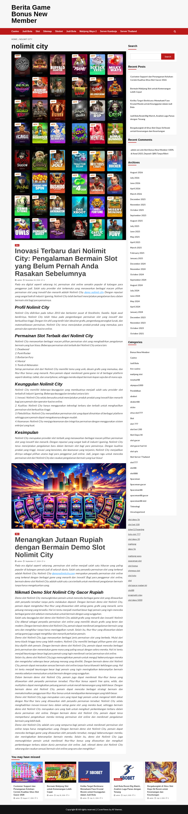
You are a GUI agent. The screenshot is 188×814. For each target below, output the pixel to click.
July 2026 (134, 178)
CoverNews (103, 809)
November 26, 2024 (32, 280)
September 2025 (138, 215)
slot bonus (133, 565)
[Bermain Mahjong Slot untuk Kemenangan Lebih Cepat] (60, 772)
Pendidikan (135, 391)
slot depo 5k (134, 519)
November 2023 (138, 322)
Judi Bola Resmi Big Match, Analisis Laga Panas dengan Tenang (152, 117)
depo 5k (132, 549)
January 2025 (136, 258)
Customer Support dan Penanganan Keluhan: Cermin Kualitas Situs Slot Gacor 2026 (151, 78)
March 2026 (136, 194)
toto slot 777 (134, 534)
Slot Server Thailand (140, 457)
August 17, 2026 (28, 798)
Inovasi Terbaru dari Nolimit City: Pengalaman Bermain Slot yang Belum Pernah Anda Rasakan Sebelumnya (66, 262)
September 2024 (138, 280)
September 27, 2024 (33, 561)
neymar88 (135, 379)
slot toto (132, 575)
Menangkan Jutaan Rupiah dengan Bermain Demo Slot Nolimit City (60, 547)
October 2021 (137, 333)
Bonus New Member (140, 352)
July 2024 (134, 290)
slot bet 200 (136, 429)
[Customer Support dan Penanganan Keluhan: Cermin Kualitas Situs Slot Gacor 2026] (27, 772)
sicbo (132, 407)
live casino (135, 368)
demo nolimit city (94, 292)
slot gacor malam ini (137, 585)
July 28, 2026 (60, 795)
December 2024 (138, 263)
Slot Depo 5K (136, 435)
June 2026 (135, 183)
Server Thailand (128, 31)
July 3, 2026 (161, 798)
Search (132, 46)
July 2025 (134, 226)
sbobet (133, 396)
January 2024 (136, 312)
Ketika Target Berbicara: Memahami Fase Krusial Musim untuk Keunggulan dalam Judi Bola (151, 103)
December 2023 (138, 317)
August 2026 (136, 172)
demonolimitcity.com (63, 573)
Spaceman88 (136, 490)
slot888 (134, 473)
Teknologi (135, 506)
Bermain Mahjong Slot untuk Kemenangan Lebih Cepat (150, 90)
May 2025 (135, 237)
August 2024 (136, 285)
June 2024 (135, 296)
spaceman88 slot (138, 501)
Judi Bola (27, 31)
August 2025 (136, 220)
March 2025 (136, 247)
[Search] (175, 31)
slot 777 (134, 424)
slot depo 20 (134, 539)
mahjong (132, 544)
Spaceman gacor (138, 484)
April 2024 (135, 306)
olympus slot (134, 570)
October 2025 (137, 210)
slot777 (134, 462)
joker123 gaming (136, 529)
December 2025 (138, 199)
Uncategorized (137, 512)
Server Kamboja (108, 31)
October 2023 (137, 328)
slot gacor (135, 440)
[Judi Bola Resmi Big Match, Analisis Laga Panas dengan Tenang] (127, 772)
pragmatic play (135, 595)
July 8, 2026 (127, 795)
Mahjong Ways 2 (88, 31)
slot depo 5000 (135, 600)
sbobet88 (135, 402)
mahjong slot (136, 374)
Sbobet (59, 31)
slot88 (133, 468)
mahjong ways (134, 555)
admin (19, 280)
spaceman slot (135, 560)
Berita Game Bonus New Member (31, 14)
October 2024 (137, 274)
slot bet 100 (134, 524)
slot (130, 580)
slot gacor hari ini (138, 446)
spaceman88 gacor (139, 495)
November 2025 (138, 204)
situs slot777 (136, 413)
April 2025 (135, 242)
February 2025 (137, 253)
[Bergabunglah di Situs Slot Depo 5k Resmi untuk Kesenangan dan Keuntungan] (161, 772)
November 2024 (138, 269)
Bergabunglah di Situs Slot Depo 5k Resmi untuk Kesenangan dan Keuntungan (150, 129)
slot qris (134, 451)
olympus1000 (136, 385)
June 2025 (135, 231)
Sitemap (47, 31)
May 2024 (135, 301)
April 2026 (135, 188)
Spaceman (135, 479)
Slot (38, 31)
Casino (15, 31)
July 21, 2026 (94, 798)
